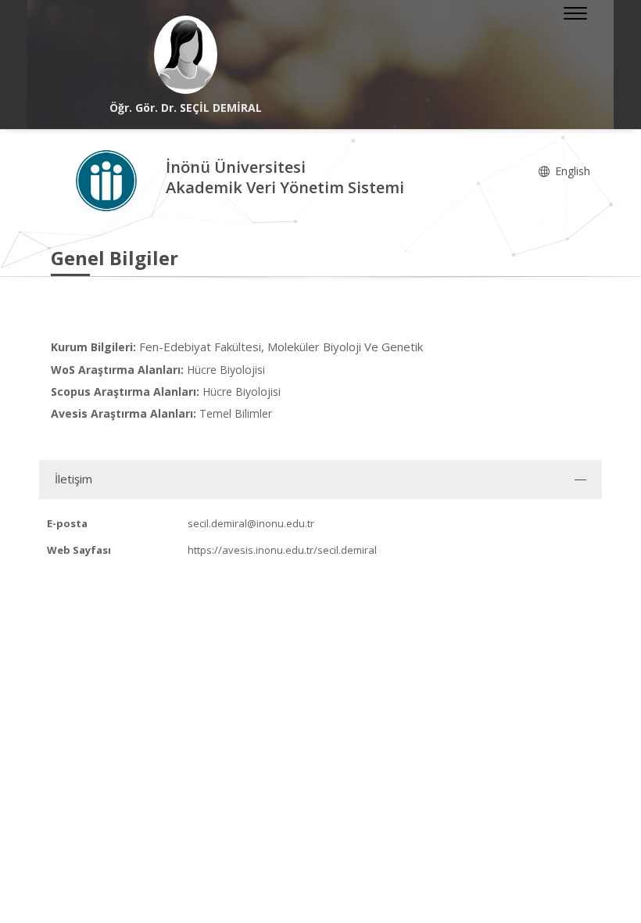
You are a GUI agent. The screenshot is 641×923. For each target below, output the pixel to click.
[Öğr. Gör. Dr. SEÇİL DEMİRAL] (185, 55)
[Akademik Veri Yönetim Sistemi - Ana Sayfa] (108, 179)
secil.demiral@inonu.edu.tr (251, 523)
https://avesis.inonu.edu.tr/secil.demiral (282, 550)
